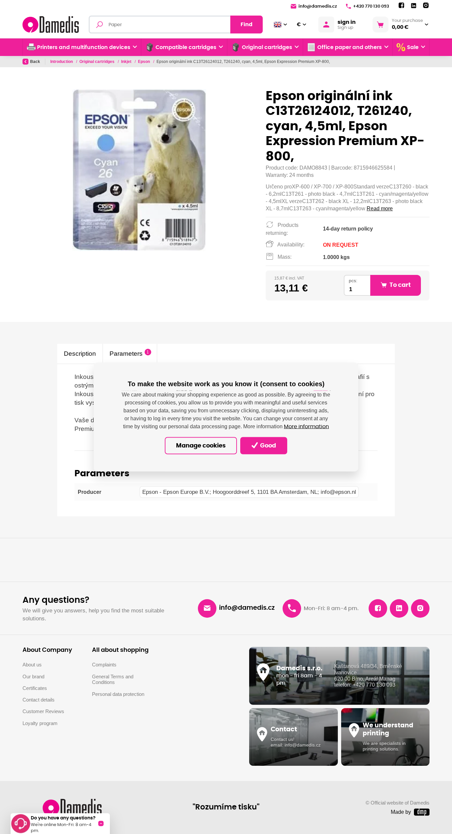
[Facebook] (401, 5)
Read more (380, 208)
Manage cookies (201, 445)
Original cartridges (97, 61)
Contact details (39, 700)
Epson (144, 61)
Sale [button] (413, 47)
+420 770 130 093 (371, 6)
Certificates (35, 688)
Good (267, 445)
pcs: (353, 280)
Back (35, 61)
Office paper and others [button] (349, 47)
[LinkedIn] (413, 5)
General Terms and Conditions (112, 679)
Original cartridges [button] (267, 47)
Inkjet (126, 61)
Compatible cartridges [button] (186, 47)
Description (80, 353)
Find (246, 24)
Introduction (62, 61)
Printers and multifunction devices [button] (83, 47)
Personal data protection (118, 694)
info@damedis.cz (317, 6)
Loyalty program (40, 723)
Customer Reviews (43, 711)
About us (32, 664)
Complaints (104, 664)
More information (306, 426)
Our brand (33, 676)
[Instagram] (425, 6)
